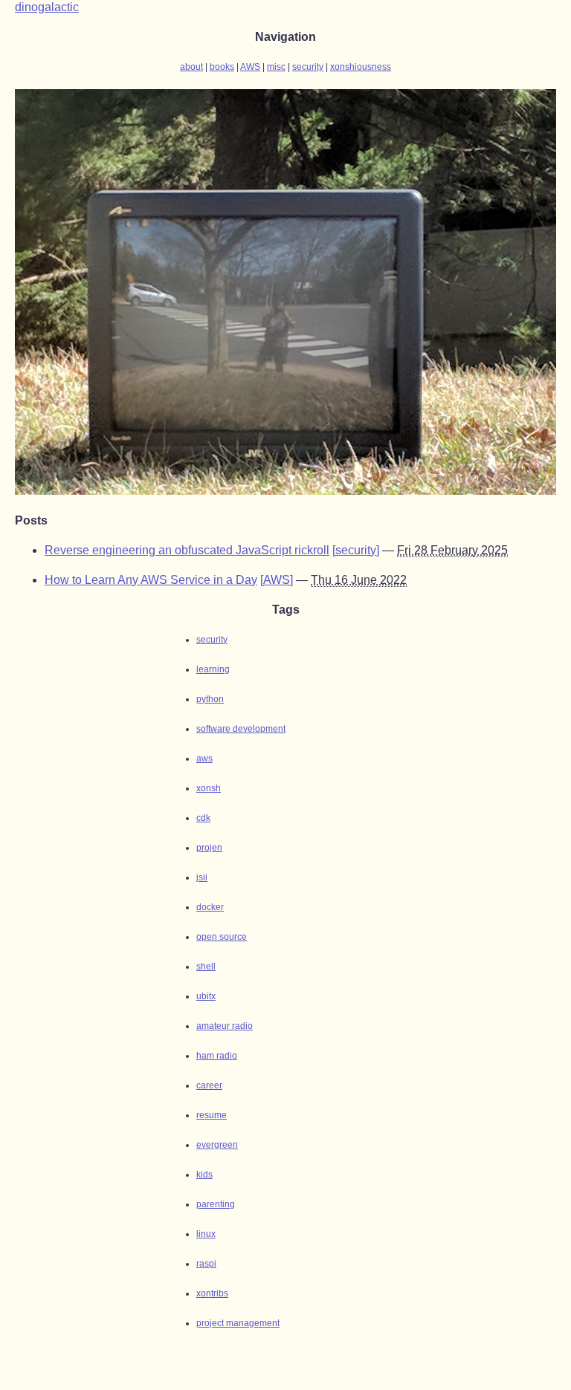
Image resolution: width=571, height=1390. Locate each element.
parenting (215, 1204)
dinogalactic (47, 7)
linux (206, 1234)
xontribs (212, 1293)
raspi (206, 1264)
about (191, 67)
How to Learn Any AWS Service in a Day (151, 580)
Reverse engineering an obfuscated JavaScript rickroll (187, 550)
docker (210, 907)
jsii (201, 877)
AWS (250, 67)
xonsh (208, 788)
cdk (203, 818)
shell (206, 966)
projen (209, 847)
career (209, 1085)
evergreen (217, 1145)
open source (221, 937)
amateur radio (224, 1026)
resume (211, 1115)
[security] (355, 550)
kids (204, 1174)
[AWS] (276, 580)
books (222, 67)
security (307, 67)
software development (241, 729)
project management (238, 1323)
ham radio (216, 1055)
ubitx (206, 996)
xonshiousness (360, 67)
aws (204, 758)
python (210, 699)
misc (276, 67)
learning (213, 669)
